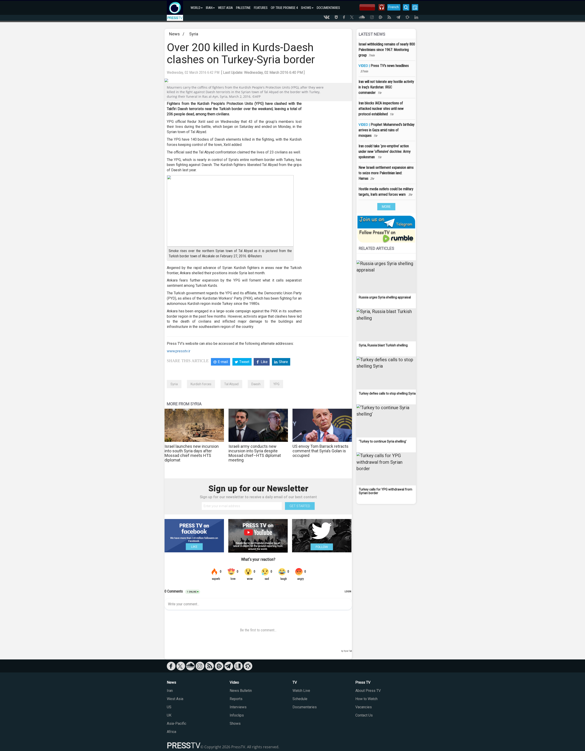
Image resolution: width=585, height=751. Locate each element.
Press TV (362, 682)
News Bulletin (241, 690)
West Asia (175, 699)
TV (294, 682)
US (169, 707)
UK (169, 715)
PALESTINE (243, 8)
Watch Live (301, 690)
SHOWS (306, 8)
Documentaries (304, 707)
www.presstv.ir (178, 351)
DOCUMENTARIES (328, 8)
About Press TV (368, 690)
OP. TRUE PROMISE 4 (284, 8)
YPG (276, 384)
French (393, 7)
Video (234, 682)
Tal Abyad (231, 384)
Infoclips (237, 715)
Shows (235, 723)
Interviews (238, 707)
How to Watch (366, 699)
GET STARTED (300, 506)
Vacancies (363, 707)
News (174, 34)
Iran (170, 690)
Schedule (299, 699)
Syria (193, 34)
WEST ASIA (225, 8)
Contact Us (364, 715)
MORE (386, 206)
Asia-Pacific (176, 723)
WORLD (195, 8)
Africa (171, 732)
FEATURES (261, 8)
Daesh (256, 384)
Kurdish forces (201, 384)
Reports (236, 699)
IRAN (209, 8)
